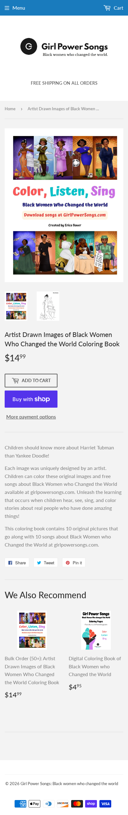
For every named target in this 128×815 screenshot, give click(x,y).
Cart (117, 8)
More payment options (31, 416)
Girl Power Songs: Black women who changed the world (69, 783)
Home (10, 108)
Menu (18, 8)
